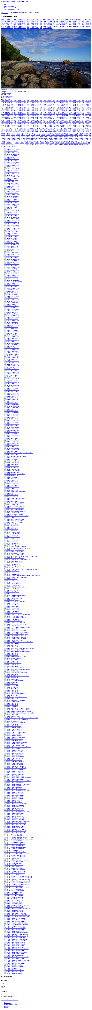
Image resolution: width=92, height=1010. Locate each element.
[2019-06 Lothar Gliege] (11, 420)
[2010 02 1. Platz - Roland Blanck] (14, 918)
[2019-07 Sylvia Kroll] (11, 411)
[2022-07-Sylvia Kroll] (11, 375)
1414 (27, 122)
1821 (86, 101)
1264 (8, 127)
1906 (60, 20)
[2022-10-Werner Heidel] (11, 361)
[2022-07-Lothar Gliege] (11, 377)
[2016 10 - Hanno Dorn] (11, 596)
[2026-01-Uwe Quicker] (11, 173)
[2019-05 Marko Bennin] (11, 427)
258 (75, 136)
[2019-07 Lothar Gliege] (11, 414)
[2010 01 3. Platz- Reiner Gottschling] (15, 920)
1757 (2, 107)
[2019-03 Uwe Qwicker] (11, 437)
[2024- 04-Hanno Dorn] (11, 290)
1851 (53, 26)
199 (32, 144)
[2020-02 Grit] (8, 386)
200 (27, 144)
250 (70, 138)
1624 (34, 110)
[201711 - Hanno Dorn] (11, 530)
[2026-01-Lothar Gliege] (11, 176)
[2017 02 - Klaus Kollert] (11, 574)
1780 (66, 104)
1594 (66, 112)
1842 (34, 28)
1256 (28, 127)
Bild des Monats (9, 6)
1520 (28, 115)
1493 (2, 117)
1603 (8, 112)
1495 (79, 115)
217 (75, 141)
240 (29, 139)
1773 (2, 106)
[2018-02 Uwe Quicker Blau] (13, 522)
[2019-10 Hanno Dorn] (11, 399)
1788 (2, 104)
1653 (66, 109)
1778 (41, 104)
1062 (15, 130)
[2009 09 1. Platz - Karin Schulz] (14, 947)
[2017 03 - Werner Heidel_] (12, 564)
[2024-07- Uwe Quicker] (11, 243)
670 (70, 133)
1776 (60, 104)
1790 (86, 102)
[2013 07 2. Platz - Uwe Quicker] (14, 785)
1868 (15, 24)
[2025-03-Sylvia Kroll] (11, 215)
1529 (21, 115)
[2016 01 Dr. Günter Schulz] (12, 658)
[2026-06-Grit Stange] (10, 151)
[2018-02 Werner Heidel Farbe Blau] (15, 521)
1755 (15, 107)
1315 (47, 125)
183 (56, 143)
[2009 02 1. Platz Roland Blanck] (14, 970)
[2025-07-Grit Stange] (10, 199)
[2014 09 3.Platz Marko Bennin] (13, 729)
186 (41, 143)
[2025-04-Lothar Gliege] (11, 214)
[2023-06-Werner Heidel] (11, 307)
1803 (28, 102)
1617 (41, 110)
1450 (2, 120)
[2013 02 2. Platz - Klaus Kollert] (14, 813)
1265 (2, 127)
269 (24, 136)
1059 (34, 130)
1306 (66, 125)
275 (90, 135)
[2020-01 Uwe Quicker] (11, 390)
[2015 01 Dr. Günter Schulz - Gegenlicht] (16, 719)
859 (48, 131)
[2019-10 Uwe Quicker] (11, 396)
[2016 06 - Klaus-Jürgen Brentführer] (15, 617)
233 (80, 139)
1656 (73, 107)
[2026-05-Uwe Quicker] (11, 152)
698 (50, 133)
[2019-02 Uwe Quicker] (11, 446)
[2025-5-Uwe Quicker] (11, 180)
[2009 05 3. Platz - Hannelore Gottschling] (16, 960)
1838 (28, 28)
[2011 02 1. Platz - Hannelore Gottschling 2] (17, 882)
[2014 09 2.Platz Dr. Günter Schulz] (14, 732)
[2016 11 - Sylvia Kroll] (11, 590)
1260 (34, 127)
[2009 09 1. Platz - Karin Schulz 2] (14, 944)
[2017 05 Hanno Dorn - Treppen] (14, 558)
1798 (41, 102)
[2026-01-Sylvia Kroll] (11, 175)
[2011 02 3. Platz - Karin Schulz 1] (14, 874)
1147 (27, 128)
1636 (60, 109)
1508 (41, 117)
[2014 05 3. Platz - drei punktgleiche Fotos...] (17, 747)
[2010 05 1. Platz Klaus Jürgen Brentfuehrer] (17, 908)
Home (6, 4)
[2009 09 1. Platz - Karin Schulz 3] (14, 942)
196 (47, 144)
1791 (66, 102)
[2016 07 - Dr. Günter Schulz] (13, 613)
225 (29, 141)
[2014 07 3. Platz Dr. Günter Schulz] (15, 737)
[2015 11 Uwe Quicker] (11, 659)
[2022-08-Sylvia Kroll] (11, 370)
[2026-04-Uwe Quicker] (11, 159)
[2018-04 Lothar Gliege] (11, 512)
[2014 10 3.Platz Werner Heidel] (13, 724)
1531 (86, 114)
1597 (47, 112)
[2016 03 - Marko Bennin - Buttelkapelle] (16, 637)
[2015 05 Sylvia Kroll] (11, 692)
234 (75, 139)
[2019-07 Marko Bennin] (11, 412)
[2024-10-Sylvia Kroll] (11, 236)
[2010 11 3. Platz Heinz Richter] (13, 892)
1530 (2, 115)
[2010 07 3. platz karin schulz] (13, 903)
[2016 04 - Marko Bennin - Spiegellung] (16, 632)
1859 (66, 24)
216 (80, 141)
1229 (73, 127)
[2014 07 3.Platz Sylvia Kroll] (13, 735)
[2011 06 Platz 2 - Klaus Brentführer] (15, 852)
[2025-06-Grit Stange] (10, 206)
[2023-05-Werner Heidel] (11, 315)
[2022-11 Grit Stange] (10, 359)
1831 (47, 28)
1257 (21, 127)
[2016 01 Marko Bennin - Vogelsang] (15, 656)
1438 (53, 120)
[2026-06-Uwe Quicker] (11, 149)
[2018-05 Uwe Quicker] (11, 500)
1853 (28, 26)
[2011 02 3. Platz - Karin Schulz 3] (14, 871)
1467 (60, 118)
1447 (15, 120)
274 (4, 136)
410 (14, 135)
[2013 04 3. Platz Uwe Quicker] (13, 798)
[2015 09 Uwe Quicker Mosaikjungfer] (15, 672)
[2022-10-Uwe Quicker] (11, 362)
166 (44, 141)
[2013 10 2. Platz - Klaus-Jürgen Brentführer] (17, 777)
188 (7, 146)
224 (34, 141)
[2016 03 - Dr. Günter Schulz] (13, 640)
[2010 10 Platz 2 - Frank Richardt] (14, 900)
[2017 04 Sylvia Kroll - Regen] (13, 561)
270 (19, 136)
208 (55, 141)
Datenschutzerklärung (10, 1004)
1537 (47, 114)
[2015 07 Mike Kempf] (11, 677)
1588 (86, 112)
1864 (21, 101)
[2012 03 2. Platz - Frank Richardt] (14, 824)
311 (19, 135)
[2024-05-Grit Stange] (10, 260)
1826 (47, 101)
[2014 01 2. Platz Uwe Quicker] (13, 769)
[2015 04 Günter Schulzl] (11, 701)
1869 (21, 24)
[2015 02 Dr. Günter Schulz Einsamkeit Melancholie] (19, 713)
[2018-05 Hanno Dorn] (11, 504)
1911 (41, 20)
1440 (28, 120)
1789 (79, 102)
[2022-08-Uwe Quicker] (11, 369)
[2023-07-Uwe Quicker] (11, 299)
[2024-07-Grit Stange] (10, 241)
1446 (8, 120)
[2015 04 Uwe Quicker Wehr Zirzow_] (15, 697)
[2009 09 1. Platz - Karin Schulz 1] (14, 945)
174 (85, 136)
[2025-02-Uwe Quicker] (11, 220)
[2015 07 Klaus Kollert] (11, 679)
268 (29, 136)
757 (4, 133)
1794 (47, 102)
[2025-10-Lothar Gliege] (11, 189)
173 (90, 136)
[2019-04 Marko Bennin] (11, 430)
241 (24, 139)
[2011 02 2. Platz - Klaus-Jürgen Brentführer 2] (18, 878)
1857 (73, 24)
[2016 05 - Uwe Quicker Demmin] (14, 622)
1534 (73, 114)
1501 (47, 117)
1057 (47, 130)
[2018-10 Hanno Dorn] (11, 475)
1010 (86, 130)
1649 (15, 109)
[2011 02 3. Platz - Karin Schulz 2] (14, 873)
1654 (66, 107)
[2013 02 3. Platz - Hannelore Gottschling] (16, 811)
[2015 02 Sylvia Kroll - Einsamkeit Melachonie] (18, 710)
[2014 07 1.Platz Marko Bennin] (13, 740)
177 (86, 143)
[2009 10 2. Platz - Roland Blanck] (14, 929)
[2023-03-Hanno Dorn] (11, 338)
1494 (86, 115)
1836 (8, 101)
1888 (86, 21)
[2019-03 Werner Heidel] (11, 435)
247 (85, 138)
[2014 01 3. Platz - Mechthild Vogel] (15, 768)
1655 (79, 107)
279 (69, 135)
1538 (15, 115)
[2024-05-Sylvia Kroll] (11, 257)
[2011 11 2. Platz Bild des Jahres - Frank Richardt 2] (19, 836)
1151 (2, 128)
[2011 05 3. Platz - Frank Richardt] (14, 857)
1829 (15, 101)
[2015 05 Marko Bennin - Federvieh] (15, 693)
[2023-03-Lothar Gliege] (11, 336)
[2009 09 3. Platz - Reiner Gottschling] (15, 937)
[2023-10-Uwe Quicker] (11, 296)
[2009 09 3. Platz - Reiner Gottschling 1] (16, 936)
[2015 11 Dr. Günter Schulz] (12, 663)
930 (55, 133)
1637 (53, 109)
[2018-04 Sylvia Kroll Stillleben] (13, 509)
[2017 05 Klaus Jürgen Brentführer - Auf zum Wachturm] (20, 556)
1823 (66, 101)
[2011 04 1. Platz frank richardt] (13, 865)
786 (74, 131)
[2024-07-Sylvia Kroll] (11, 239)
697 (44, 133)
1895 (41, 21)
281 (59, 135)
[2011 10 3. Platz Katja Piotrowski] (14, 842)
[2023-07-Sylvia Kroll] (11, 301)
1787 (8, 104)
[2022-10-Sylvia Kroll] (11, 364)
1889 (2, 23)
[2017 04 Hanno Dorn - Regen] (13, 563)
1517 (47, 115)
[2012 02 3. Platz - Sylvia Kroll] (13, 827)
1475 (28, 118)
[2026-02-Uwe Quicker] (11, 168)
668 (60, 133)
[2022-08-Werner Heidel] (11, 367)
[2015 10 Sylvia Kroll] (11, 666)
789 (79, 131)
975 (18, 131)
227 (19, 141)
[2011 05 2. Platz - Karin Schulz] (14, 858)
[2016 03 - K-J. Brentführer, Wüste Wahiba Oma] (18, 642)
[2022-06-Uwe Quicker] (11, 378)
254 (19, 138)
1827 (34, 101)
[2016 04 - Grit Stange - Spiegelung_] (15, 635)
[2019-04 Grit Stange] (10, 433)
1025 (2, 131)
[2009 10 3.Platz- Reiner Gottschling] (15, 928)
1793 (53, 102)
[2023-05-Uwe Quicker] (11, 317)
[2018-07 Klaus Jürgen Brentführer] (14, 491)
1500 (15, 117)
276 (85, 135)
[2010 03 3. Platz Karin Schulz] (13, 911)
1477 (41, 118)
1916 (8, 20)
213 (16, 143)
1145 (39, 128)
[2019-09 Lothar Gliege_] (11, 406)
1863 (47, 26)
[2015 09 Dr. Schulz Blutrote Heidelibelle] (16, 676)
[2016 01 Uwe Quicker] (11, 653)
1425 (79, 120)
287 (34, 135)
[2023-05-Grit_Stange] (11, 323)
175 (80, 136)
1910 (47, 20)
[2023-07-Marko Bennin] (11, 302)
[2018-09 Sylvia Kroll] (11, 482)
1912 (34, 20)
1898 (8, 21)
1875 (66, 23)
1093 (65, 128)
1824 (73, 101)
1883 (47, 23)
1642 (21, 109)
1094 (71, 128)
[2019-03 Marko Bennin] (11, 440)
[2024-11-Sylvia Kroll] (11, 231)
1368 (53, 123)
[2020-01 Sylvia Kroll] (11, 391)
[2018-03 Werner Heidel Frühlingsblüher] (16, 516)
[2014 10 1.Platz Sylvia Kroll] (13, 727)
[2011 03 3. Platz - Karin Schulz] (14, 866)
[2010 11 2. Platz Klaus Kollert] (13, 894)
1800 (2, 102)
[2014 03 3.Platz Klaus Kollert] (13, 758)
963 (23, 131)
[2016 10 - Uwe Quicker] (11, 592)
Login (6, 1007)
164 (50, 141)
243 (14, 139)
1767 (28, 106)
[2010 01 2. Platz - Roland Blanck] (14, 921)
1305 (73, 125)
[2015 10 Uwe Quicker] (11, 664)
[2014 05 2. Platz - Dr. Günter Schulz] (15, 748)
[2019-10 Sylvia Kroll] (11, 398)
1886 (15, 23)
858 (53, 131)
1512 (53, 115)
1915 (28, 20)
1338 (2, 125)
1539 (53, 114)
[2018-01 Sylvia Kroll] (11, 529)
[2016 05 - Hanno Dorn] (11, 629)
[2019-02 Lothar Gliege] (11, 449)
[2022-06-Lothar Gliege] (11, 382)
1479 (15, 118)
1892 (60, 21)
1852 (34, 26)
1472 (66, 118)
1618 (60, 110)
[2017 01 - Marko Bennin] (12, 584)
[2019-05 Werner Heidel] (11, 422)
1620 (79, 109)
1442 (41, 120)
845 (69, 131)
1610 (28, 112)
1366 (28, 123)
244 (9, 139)
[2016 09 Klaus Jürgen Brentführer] (14, 601)
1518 (41, 115)
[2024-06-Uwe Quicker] (11, 249)
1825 (41, 101)
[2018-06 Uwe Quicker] (11, 493)
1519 (34, 115)
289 (29, 135)
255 (14, 138)
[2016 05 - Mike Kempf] (11, 626)
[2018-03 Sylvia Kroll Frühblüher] (14, 519)
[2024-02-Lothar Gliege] (11, 283)
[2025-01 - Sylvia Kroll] (11, 228)
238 (55, 139)
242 (19, 139)
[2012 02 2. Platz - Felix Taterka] (14, 829)
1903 (79, 20)
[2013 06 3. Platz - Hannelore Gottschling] (16, 790)
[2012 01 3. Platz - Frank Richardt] (14, 832)
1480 (8, 118)
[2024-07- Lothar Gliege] (11, 244)
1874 (73, 23)
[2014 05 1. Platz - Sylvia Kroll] (13, 750)
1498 (28, 117)
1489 (66, 117)
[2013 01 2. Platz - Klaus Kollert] (14, 815)
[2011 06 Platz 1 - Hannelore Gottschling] (16, 853)
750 (14, 133)
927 (38, 131)
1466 (47, 118)
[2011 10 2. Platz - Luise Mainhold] (14, 844)
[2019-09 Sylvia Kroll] (11, 403)
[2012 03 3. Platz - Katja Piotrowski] (15, 823)
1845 (60, 26)
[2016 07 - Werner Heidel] (12, 608)
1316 (34, 125)
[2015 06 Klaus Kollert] (11, 685)
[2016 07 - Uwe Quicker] (11, 609)
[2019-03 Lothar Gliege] (11, 441)
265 (44, 136)
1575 (41, 114)
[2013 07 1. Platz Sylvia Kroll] (13, 787)
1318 (41, 125)
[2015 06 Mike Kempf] (11, 684)
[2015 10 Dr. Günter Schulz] (12, 671)
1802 (60, 102)
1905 (15, 21)
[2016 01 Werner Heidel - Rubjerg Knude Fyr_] (18, 651)
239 (50, 139)
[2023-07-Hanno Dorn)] (11, 306)
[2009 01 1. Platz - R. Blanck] (13, 973)
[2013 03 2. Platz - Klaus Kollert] (14, 806)
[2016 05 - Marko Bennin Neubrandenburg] (17, 627)
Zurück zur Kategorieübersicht (9, 1000)
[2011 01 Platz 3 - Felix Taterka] (13, 886)
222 (55, 138)
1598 (41, 112)
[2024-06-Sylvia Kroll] (11, 251)
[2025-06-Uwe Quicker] (11, 201)
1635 (73, 109)
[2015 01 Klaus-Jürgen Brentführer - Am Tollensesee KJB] (21, 718)
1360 (79, 123)
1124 (52, 128)
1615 (53, 110)
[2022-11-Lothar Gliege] (11, 356)
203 (12, 144)
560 (9, 135)
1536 (60, 114)
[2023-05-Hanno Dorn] (11, 322)
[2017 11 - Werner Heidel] (12, 532)
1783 (34, 104)
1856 (86, 24)
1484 (86, 117)
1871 (8, 24)
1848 (86, 26)
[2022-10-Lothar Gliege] (11, 365)
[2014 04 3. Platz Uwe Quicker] (13, 752)
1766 (34, 106)
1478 (34, 118)
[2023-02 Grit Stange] (10, 344)
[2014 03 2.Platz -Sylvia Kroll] (13, 760)
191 (72, 144)
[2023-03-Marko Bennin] (11, 335)
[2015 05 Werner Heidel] (11, 689)
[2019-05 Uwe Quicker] (11, 424)
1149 (14, 128)
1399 (66, 122)
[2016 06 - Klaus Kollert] (11, 619)
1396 (79, 122)
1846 (66, 26)
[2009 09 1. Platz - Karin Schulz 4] (14, 941)
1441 (21, 120)
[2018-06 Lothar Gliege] (11, 496)
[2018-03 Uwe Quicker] (11, 517)
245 (4, 139)
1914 (21, 20)
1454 (73, 118)
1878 (34, 21)
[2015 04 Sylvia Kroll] (11, 698)
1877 (60, 23)
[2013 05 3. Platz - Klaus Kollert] (14, 795)
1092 (8, 130)
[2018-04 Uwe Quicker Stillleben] (14, 508)
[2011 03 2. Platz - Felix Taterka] (14, 868)
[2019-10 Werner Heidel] (11, 395)
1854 (15, 26)
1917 (2, 20)
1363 (60, 123)
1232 (53, 127)
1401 (47, 122)
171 (39, 139)
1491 (53, 117)
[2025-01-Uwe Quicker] (11, 225)
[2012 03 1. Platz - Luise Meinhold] (14, 826)
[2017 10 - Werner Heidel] (12, 537)
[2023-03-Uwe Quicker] (11, 332)
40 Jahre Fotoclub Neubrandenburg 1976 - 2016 (14, 1)
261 (65, 136)
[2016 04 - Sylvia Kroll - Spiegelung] (15, 630)
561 (4, 135)
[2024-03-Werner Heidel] (11, 270)
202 (17, 144)
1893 (73, 21)
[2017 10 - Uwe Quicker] (11, 538)
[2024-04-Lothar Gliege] (11, 267)
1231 (60, 127)
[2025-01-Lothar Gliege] (11, 227)
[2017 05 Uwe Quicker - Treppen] (14, 553)
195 (52, 144)
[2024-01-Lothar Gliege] (11, 288)
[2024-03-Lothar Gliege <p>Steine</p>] (46, 88)
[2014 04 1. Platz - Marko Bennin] (14, 756)
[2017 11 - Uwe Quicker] (11, 533)
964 (8, 131)
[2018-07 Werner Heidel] (11, 487)
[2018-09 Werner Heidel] (11, 479)
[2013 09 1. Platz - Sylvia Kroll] (13, 782)
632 (75, 133)
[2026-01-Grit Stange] (10, 178)
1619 (86, 109)
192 (67, 144)
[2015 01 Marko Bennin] (11, 716)
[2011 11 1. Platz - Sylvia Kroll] (13, 840)
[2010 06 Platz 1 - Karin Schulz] (13, 907)
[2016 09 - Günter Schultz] (12, 606)
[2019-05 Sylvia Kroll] (11, 425)
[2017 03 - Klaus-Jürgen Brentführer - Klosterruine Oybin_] (21, 569)
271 (14, 136)
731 (34, 133)
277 (80, 135)
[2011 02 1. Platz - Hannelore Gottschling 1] (17, 884)
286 (39, 135)
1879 (53, 23)
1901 (86, 20)
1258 (47, 127)
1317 (28, 125)
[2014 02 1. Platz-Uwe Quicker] (13, 764)
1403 (40, 122)
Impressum (7, 1003)
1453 (79, 118)
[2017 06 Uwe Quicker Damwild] (14, 550)
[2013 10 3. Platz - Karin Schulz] (14, 776)
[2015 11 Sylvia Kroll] (11, 661)
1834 (15, 28)
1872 (2, 24)
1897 (53, 21)
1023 (60, 130)
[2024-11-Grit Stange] (10, 233)
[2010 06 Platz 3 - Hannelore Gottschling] (16, 905)
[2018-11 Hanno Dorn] (11, 467)
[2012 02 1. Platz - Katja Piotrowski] (15, 831)
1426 (86, 120)
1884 (8, 23)
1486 (73, 117)
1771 (79, 104)
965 (13, 131)
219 (60, 138)
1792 (21, 104)
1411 (15, 122)
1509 (73, 115)
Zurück (9, 93)
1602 (15, 112)
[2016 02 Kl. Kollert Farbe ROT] (14, 650)
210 (31, 143)
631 (80, 133)
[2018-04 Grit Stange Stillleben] (13, 514)
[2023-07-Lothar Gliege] (11, 304)
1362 (66, 123)
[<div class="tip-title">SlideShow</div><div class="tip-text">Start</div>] (3, 89)
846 (64, 131)
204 (7, 144)
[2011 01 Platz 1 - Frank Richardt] (14, 890)
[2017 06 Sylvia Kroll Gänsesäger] (14, 551)
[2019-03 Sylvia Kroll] (11, 438)
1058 (41, 130)
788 (84, 131)
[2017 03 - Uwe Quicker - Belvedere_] (15, 566)
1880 (41, 23)
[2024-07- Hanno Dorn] (11, 246)
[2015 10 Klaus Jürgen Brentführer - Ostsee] (17, 669)
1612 (79, 110)
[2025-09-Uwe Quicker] (11, 191)
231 (90, 139)
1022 (73, 130)
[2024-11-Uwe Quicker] (11, 230)
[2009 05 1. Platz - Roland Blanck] (14, 963)
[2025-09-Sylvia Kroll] (11, 193)
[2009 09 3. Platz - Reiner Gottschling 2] (16, 934)
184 (51, 143)
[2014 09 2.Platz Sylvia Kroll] (13, 731)
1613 (73, 110)
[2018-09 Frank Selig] (10, 485)
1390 (41, 123)
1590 (73, 112)
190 (87, 144)
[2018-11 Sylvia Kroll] (11, 464)
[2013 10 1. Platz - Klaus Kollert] (14, 779)
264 (50, 136)
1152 (86, 127)
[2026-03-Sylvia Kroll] (11, 164)
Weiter (2, 97)
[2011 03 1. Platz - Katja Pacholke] (14, 869)
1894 (66, 21)
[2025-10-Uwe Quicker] (11, 186)
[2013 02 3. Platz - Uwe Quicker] (14, 810)
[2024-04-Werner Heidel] (11, 262)
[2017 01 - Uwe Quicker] (11, 580)
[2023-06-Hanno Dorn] (11, 312)
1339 (86, 123)
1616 (47, 110)
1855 (21, 26)
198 (37, 144)
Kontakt (6, 1006)
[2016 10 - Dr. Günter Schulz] (13, 598)
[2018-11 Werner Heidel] (11, 461)
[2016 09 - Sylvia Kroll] (11, 603)
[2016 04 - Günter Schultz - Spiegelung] (16, 634)
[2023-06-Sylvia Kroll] (11, 311)
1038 (66, 130)
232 (85, 139)
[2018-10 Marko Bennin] (11, 472)
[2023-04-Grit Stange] (10, 330)
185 (46, 143)
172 (34, 139)
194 (57, 144)
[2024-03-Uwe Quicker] (11, 272)
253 (24, 138)
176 (2, 144)
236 (65, 139)
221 (44, 138)
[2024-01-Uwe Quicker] (11, 285)
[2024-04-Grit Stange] (10, 269)
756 (9, 133)
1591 (2, 114)
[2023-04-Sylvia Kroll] (11, 327)
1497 (34, 117)
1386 (8, 123)
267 (34, 136)
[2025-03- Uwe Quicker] (11, 218)
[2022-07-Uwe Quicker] (11, 374)
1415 (34, 122)
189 (2, 146)
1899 (21, 21)
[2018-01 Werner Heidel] (11, 525)
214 (90, 141)
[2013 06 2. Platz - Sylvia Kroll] (13, 792)
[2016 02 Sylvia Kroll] (11, 647)
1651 (2, 109)
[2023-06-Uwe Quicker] (11, 309)
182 (61, 143)
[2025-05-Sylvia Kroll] (11, 207)
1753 (28, 107)
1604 (2, 112)
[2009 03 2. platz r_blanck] (12, 968)
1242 (79, 127)
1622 (8, 110)
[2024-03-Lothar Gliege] (11, 275)
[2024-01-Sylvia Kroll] (11, 286)
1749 (53, 107)
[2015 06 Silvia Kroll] (10, 682)
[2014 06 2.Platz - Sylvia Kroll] (13, 743)
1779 (47, 104)
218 (65, 138)
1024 (53, 130)
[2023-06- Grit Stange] (11, 314)
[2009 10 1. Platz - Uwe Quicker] (14, 931)
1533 (79, 114)
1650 (8, 109)
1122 (46, 128)
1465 (53, 118)
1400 (60, 122)
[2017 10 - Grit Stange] (11, 542)
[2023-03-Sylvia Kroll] (11, 333)
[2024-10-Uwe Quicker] (11, 235)
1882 (28, 23)
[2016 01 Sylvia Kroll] (11, 655)
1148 (21, 128)
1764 (47, 106)
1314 (53, 125)
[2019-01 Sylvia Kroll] (11, 454)
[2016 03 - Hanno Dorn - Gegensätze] (15, 638)
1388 (2, 123)
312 (24, 135)
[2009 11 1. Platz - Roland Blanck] (14, 926)
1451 (86, 118)
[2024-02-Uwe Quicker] (11, 280)
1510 (66, 115)
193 (62, 144)
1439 (47, 120)
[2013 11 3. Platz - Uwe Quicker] (14, 773)
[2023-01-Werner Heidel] (11, 346)
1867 (41, 24)
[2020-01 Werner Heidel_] (12, 388)
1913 (15, 20)
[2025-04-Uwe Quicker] (11, 210)
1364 (47, 123)
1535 (66, 114)
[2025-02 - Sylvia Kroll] (11, 223)
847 (59, 131)
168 (77, 144)
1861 (79, 24)
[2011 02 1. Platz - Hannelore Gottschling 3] (17, 881)
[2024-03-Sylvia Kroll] (11, 273)
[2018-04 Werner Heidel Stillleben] (14, 506)
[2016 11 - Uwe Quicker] (11, 588)
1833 (21, 28)
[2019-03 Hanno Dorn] (11, 443)
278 (74, 135)
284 (49, 135)
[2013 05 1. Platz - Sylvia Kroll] (13, 797)
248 (80, 138)
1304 (79, 125)
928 (33, 131)
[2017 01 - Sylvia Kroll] (11, 582)
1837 (2, 101)
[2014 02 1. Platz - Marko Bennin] (14, 766)
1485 (79, 117)
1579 (15, 114)
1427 (73, 120)
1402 (53, 122)
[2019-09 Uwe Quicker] (11, 401)
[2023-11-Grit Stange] (10, 294)
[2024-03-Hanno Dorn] (11, 277)
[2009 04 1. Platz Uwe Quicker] (13, 966)
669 (65, 133)
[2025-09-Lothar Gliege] (11, 194)
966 (43, 131)
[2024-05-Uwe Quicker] (11, 256)
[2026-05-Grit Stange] (10, 155)
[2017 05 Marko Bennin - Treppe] (14, 554)
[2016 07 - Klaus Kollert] (11, 611)
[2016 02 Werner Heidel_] (12, 643)
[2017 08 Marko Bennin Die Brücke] (15, 546)
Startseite (11, 12)
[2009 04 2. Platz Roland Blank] (13, 965)
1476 (21, 118)
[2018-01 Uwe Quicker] (11, 527)
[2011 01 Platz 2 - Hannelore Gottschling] (16, 887)
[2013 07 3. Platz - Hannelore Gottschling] (16, 784)
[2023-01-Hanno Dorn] (11, 351)
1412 (8, 122)
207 (60, 141)
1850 (8, 26)
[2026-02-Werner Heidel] (11, 167)
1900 (28, 21)
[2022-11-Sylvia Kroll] (11, 354)
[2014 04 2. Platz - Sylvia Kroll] (13, 753)
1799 (15, 102)
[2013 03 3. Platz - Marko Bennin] (14, 805)
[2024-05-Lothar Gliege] (11, 259)
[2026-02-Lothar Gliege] (11, 172)
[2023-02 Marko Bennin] (11, 343)
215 (85, 141)
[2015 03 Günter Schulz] (11, 706)
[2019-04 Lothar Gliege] (11, 432)
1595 (60, 112)
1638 (47, 109)
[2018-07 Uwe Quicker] (11, 488)
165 (39, 141)
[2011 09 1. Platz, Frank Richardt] (14, 848)
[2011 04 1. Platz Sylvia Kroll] (13, 863)
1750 (47, 107)
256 (9, 138)
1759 (79, 106)
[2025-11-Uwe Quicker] (11, 181)
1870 (28, 24)
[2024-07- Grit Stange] (11, 248)
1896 (47, 21)
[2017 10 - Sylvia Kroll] (11, 540)
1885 (21, 23)
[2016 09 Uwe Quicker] (11, 600)
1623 (2, 110)
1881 (34, 23)
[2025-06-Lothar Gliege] (11, 204)
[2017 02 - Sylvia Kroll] (11, 572)
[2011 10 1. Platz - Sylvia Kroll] (13, 845)
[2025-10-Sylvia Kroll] (11, 188)
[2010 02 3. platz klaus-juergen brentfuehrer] (17, 916)
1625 (28, 110)
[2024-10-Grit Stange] (10, 238)
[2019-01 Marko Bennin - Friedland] (15, 456)
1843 (2, 28)
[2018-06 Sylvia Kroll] (11, 495)
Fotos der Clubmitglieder (11, 8)
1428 (66, 120)
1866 (47, 24)
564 (90, 133)
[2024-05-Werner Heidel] (11, 254)
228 (14, 141)
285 (44, 135)
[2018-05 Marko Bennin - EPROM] (14, 503)
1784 (15, 104)
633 (85, 133)
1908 (66, 20)
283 (54, 135)
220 (50, 138)
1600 (34, 112)
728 (24, 133)
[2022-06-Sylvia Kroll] (11, 380)
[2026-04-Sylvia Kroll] (11, 160)
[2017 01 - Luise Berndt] (11, 585)
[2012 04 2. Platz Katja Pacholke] (14, 819)
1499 (21, 117)
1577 (28, 114)
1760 (73, 106)
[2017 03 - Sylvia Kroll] (11, 567)
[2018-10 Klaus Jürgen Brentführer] (14, 474)
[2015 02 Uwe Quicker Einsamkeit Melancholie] (18, 708)
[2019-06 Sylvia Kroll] (11, 419)
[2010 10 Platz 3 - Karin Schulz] (13, 897)
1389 (86, 122)
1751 (41, 107)
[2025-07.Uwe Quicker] (11, 196)
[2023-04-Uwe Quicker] (11, 325)
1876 (79, 23)
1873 (86, 23)
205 (70, 141)
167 (82, 144)
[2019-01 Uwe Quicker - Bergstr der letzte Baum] (18, 453)
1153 (8, 128)
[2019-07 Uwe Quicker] (11, 409)
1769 (15, 106)
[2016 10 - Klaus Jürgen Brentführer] (15, 595)
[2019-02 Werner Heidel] (11, 445)
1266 (86, 125)
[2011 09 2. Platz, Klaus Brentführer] (15, 847)
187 (12, 146)
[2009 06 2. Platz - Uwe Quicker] (14, 955)
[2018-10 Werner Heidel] (11, 469)
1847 (79, 26)
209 (36, 143)
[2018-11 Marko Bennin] (11, 466)
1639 (41, 109)
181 (81, 143)
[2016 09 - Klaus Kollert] (11, 605)
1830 (41, 28)
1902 (73, 20)
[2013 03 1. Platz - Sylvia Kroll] (13, 808)
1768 (21, 106)
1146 (33, 128)
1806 (79, 101)
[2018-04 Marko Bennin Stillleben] (14, 511)
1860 (60, 24)
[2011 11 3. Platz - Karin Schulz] (13, 834)
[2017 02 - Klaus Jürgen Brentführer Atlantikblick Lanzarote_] (22, 575)
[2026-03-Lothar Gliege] (11, 165)
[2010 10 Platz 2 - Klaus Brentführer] (15, 899)
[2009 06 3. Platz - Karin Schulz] (14, 953)
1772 (73, 104)
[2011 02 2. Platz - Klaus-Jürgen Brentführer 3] (18, 876)
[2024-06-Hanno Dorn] (11, 252)
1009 (79, 130)
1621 (15, 110)
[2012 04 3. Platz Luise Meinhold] (14, 818)
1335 (21, 125)
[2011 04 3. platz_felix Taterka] (13, 861)
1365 (34, 123)
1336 (15, 125)
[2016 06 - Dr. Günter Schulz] (13, 621)
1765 (41, 106)
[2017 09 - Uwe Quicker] (11, 545)
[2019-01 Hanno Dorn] (11, 458)
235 (70, 139)
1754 (21, 107)
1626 (21, 110)
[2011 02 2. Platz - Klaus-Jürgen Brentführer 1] (18, 879)
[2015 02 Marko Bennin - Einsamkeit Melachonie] (19, 711)
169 (4, 143)
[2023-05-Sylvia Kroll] (11, 319)
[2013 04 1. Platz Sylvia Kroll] (13, 802)
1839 (53, 101)
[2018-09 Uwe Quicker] (11, 480)
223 (39, 138)
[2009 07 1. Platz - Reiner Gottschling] (15, 952)
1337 (8, 125)
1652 (86, 107)
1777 (53, 104)
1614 (66, 110)
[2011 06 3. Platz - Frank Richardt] (14, 855)
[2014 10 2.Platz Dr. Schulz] (12, 726)
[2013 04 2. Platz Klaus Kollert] (13, 800)
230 (4, 141)
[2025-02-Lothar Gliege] (11, 222)
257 (4, 138)
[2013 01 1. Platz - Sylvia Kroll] (13, 816)
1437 (60, 120)
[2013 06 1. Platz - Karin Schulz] (14, 794)
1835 (8, 28)
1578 (21, 114)
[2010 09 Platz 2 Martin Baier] (13, 902)
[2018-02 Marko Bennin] (11, 524)
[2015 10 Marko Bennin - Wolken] (14, 668)
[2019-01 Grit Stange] (10, 459)
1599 (8, 114)
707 (39, 133)
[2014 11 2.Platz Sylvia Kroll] (13, 721)
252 (29, 138)
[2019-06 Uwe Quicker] (11, 417)
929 (28, 131)
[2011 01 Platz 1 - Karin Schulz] (13, 889)
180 (66, 143)
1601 (21, 112)
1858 (53, 24)
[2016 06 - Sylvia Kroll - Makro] (13, 616)
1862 (2, 26)
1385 (21, 123)
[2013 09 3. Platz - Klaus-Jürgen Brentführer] (17, 781)
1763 (53, 106)
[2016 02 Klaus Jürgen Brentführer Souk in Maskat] (19, 648)
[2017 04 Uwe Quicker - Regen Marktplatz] (17, 559)
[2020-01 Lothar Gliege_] (11, 393)
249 (75, 138)
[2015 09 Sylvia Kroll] (11, 674)
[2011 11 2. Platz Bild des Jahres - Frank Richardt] (18, 839)
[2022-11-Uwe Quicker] (11, 353)
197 (42, 144)
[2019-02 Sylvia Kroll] (11, 451)
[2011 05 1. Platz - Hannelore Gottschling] (16, 860)
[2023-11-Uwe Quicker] (11, 291)
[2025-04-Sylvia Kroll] (11, 212)
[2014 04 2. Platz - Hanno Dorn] (13, 755)
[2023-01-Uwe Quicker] (11, 348)
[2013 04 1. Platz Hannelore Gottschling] (16, 803)
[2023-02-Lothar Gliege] (11, 340)
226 (24, 141)
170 (44, 139)
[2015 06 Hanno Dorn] (11, 687)
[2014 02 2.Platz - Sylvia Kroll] (13, 763)
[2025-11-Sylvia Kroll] (11, 183)
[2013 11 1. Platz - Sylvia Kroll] (13, 774)
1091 (84, 128)
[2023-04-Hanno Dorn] (11, 328)
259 (70, 136)
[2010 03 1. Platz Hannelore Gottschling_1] (17, 915)
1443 (34, 120)
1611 (86, 110)
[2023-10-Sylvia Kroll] (11, 298)
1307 (60, 125)
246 (90, 138)
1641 (28, 109)
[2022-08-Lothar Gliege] (11, 372)
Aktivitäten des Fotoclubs (11, 9)
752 (19, 133)
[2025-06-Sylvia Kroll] (11, 202)
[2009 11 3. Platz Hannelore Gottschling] (16, 924)
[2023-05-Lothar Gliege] (11, 320)
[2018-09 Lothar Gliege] (11, 483)
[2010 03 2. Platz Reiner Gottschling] (15, 913)
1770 (86, 104)
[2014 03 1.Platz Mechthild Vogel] (14, 761)
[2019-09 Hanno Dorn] (11, 407)
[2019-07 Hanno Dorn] (11, 416)
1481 (2, 118)
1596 (53, 112)
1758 (86, 106)
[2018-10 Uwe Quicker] (11, 470)
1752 (34, 107)
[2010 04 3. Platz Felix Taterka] (13, 910)
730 (29, 133)
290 (34, 138)
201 (22, 144)
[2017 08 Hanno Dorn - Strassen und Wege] (17, 548)
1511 (60, 115)
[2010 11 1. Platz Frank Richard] (13, 895)
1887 (79, 21)
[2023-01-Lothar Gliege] (11, 349)
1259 (41, 127)
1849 (41, 26)
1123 (58, 128)
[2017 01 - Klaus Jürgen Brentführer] (15, 587)
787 (89, 131)
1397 (73, 122)
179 (71, 143)
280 (64, 135)
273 (9, 136)
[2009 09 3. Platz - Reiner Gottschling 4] (16, 932)
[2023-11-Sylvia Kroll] (11, 293)
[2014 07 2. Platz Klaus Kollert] (13, 739)
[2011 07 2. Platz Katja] (11, 850)
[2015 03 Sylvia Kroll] (11, 705)
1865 (34, 24)
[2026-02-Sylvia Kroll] (11, 170)
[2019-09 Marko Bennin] (11, 404)
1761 (66, 106)
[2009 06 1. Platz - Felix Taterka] (14, 958)
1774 (60, 106)
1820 (8, 102)
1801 (21, 102)
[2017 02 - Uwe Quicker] (11, 571)
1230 (66, 127)
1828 (28, 101)
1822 (60, 101)
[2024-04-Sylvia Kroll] (11, 265)
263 (55, 136)
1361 (73, 123)
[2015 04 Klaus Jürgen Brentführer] (14, 700)
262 (60, 136)
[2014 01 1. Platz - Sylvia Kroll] (13, 771)
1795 (34, 102)
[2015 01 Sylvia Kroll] (11, 714)
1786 (73, 102)
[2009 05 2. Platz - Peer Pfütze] (13, 962)
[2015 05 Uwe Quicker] (11, 690)
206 (65, 141)
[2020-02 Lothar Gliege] (11, 385)
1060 (28, 130)
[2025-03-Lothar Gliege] (11, 217)
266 (39, 136)
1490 (60, 117)
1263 (15, 127)
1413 (21, 122)
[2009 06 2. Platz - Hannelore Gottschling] (16, 957)
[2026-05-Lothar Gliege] (11, 154)
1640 (34, 109)
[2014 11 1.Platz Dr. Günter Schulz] (14, 722)
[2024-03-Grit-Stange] (11, 278)
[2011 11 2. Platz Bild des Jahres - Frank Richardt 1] (19, 837)
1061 (78, 128)
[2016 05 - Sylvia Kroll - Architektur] (15, 624)
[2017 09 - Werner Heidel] (12, 543)
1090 (21, 130)
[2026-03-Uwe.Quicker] (11, 162)
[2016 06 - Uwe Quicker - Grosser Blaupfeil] (17, 614)
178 (76, 143)
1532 (8, 115)
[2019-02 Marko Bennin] (11, 448)
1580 (34, 114)
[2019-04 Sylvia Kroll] (11, 428)
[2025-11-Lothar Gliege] (11, 185)
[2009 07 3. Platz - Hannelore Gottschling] (16, 949)
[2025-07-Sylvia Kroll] (11, 197)
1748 (60, 107)
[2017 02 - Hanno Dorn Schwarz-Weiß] (15, 577)
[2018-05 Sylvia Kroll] (11, 501)
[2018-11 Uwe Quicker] (11, 462)
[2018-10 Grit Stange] (10, 477)
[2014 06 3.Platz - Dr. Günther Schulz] (15, 742)
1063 (2, 130)
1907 (53, 20)
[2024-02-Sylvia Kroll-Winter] (13, 281)
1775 (8, 106)
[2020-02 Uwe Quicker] (11, 383)
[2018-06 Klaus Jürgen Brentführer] (14, 498)
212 (21, 143)
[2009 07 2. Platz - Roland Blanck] (14, 950)
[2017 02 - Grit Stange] (11, 579)
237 (60, 139)
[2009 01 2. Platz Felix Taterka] (13, 971)
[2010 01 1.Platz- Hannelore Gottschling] (16, 923)
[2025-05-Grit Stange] (10, 209)
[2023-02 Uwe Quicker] (11, 341)
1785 (28, 104)
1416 (2, 122)
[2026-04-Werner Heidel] (11, 157)
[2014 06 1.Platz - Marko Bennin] (14, 745)
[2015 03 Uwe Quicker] (11, 703)
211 (26, 143)
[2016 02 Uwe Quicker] (11, 645)
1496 (8, 117)
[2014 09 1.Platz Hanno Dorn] (13, 734)
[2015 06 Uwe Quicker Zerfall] (13, 680)
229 (9, 141)
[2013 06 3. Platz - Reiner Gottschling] (15, 789)
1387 (15, 123)
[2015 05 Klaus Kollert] (11, 695)
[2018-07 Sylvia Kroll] (11, 490)
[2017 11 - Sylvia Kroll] (11, 535)
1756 (8, 107)
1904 (2, 21)
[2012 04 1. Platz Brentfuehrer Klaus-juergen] (17, 821)
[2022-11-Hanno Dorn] (11, 357)
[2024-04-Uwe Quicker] (11, 264)
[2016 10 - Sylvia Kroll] (11, 593)
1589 (79, 112)
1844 (73, 26)
